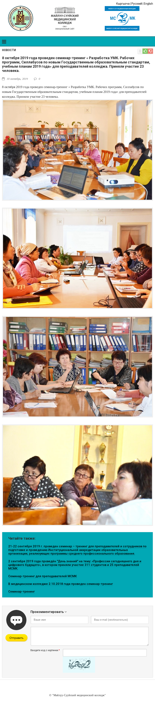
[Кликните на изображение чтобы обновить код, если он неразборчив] (79, 671)
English (148, 3)
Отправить (16, 637)
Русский (136, 3)
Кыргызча (123, 3)
